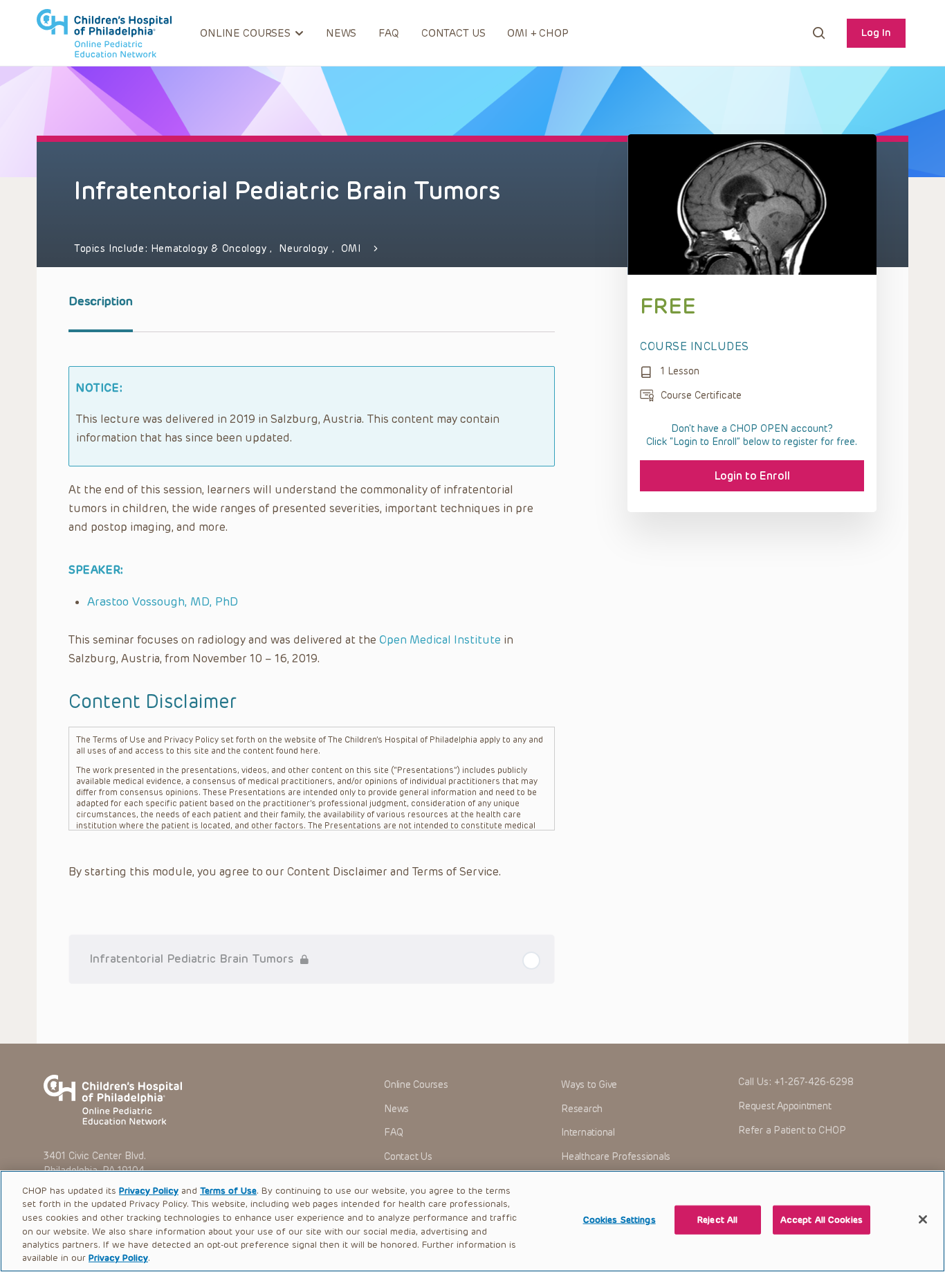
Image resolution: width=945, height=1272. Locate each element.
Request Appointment (784, 1106)
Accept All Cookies (821, 1220)
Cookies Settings (619, 1220)
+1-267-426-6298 (814, 1082)
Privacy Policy (148, 1190)
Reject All (717, 1220)
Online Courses (416, 1085)
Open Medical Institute (440, 639)
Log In (876, 32)
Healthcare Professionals (615, 1157)
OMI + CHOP (538, 33)
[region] (472, 1221)
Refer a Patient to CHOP (791, 1130)
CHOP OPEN (104, 33)
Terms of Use (228, 1190)
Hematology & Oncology (210, 249)
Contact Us (453, 33)
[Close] (923, 1219)
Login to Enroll (752, 475)
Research (582, 1109)
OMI (351, 249)
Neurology (305, 249)
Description (100, 301)
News (341, 33)
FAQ (388, 33)
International (588, 1132)
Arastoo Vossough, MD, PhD (162, 601)
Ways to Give (589, 1085)
